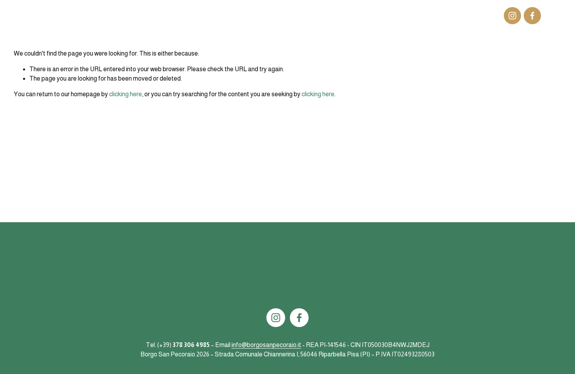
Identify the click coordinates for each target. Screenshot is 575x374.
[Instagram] (512, 15)
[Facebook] (532, 15)
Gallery (351, 15)
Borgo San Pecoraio (58, 15)
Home (223, 15)
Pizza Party (405, 15)
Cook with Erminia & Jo (306, 15)
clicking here (125, 94)
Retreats (439, 15)
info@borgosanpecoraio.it (266, 345)
